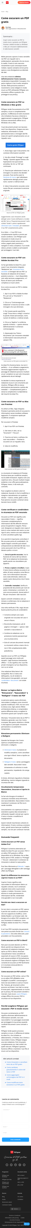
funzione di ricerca (9, 177)
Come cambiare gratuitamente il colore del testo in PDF (16, 1069)
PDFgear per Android (5, 1187)
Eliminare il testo (10, 750)
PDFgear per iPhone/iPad (5, 1182)
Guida (3, 1199)
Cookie (22, 1217)
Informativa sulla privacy (12, 1217)
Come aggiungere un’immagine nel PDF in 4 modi (15, 1077)
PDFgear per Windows (5, 1176)
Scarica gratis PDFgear (15, 145)
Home (2, 11)
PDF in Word (21, 1175)
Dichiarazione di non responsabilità (15, 1222)
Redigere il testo (10, 762)
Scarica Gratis (24, 2)
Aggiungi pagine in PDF (23, 1178)
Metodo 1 (21, 866)
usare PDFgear (22, 994)
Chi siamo (20, 1196)
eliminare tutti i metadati (10, 226)
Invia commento (15, 1139)
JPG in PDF (20, 1185)
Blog (7, 11)
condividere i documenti (9, 680)
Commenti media (7, 1205)
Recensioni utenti (7, 1202)
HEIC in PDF (21, 1182)
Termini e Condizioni (14, 1215)
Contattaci (20, 1199)
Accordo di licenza (15, 1220)
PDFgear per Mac (7, 1179)
